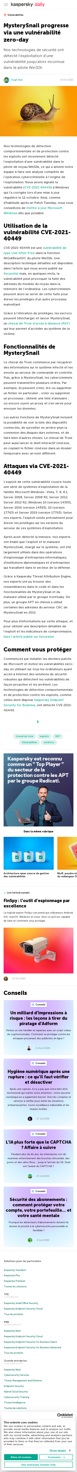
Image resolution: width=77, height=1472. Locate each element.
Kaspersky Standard (15, 1270)
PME (6, 1322)
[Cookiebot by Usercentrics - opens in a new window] (57, 1415)
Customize (54, 1457)
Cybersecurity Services (16, 1375)
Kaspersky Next (12, 1331)
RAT (57, 736)
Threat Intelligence (14, 1402)
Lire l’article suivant (18, 892)
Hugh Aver (17, 79)
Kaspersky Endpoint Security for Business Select (30, 1342)
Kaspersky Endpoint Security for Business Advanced (32, 1347)
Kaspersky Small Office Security (21, 1303)
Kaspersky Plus (12, 1275)
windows (49, 742)
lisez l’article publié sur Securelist (29, 637)
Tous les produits (13, 1314)
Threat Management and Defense (23, 1380)
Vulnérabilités (15, 15)
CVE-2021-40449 (37, 187)
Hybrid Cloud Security (16, 1391)
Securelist (11, 273)
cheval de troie (24, 736)
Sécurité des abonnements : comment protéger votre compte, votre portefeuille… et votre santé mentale (38, 1207)
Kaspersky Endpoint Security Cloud (23, 1308)
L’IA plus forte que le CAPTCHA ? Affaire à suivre (38, 1144)
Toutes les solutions (15, 1286)
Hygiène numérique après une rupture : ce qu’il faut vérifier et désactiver (39, 1077)
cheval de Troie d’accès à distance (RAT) (39, 323)
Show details (58, 1450)
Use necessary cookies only (38, 1464)
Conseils (40, 1004)
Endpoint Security (14, 1386)
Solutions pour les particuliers (22, 1261)
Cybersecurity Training (16, 1397)
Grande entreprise (15, 1360)
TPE (6, 1294)
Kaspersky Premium (14, 1281)
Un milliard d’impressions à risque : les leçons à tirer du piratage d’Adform (38, 1018)
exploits (44, 736)
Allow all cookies (21, 1457)
